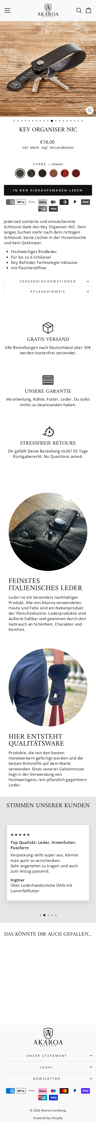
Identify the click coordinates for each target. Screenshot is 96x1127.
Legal (47, 1067)
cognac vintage (64, 173)
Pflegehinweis (48, 291)
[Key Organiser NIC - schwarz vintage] (12, 1008)
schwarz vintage (31, 173)
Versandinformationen (48, 281)
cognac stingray (76, 173)
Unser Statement (46, 1056)
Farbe (48, 164)
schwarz (20, 173)
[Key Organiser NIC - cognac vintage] (29, 1008)
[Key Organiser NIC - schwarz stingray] (18, 1008)
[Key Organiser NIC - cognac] (23, 1008)
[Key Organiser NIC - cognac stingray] (34, 1008)
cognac (53, 173)
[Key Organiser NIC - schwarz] (7, 1008)
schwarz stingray (42, 173)
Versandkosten (62, 147)
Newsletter (47, 1078)
